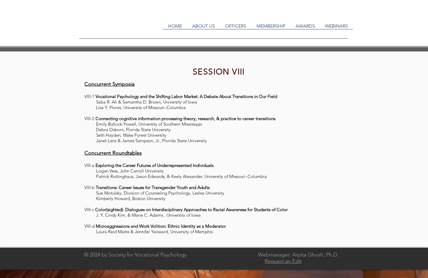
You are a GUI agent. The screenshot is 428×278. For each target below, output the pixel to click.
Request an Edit (283, 261)
